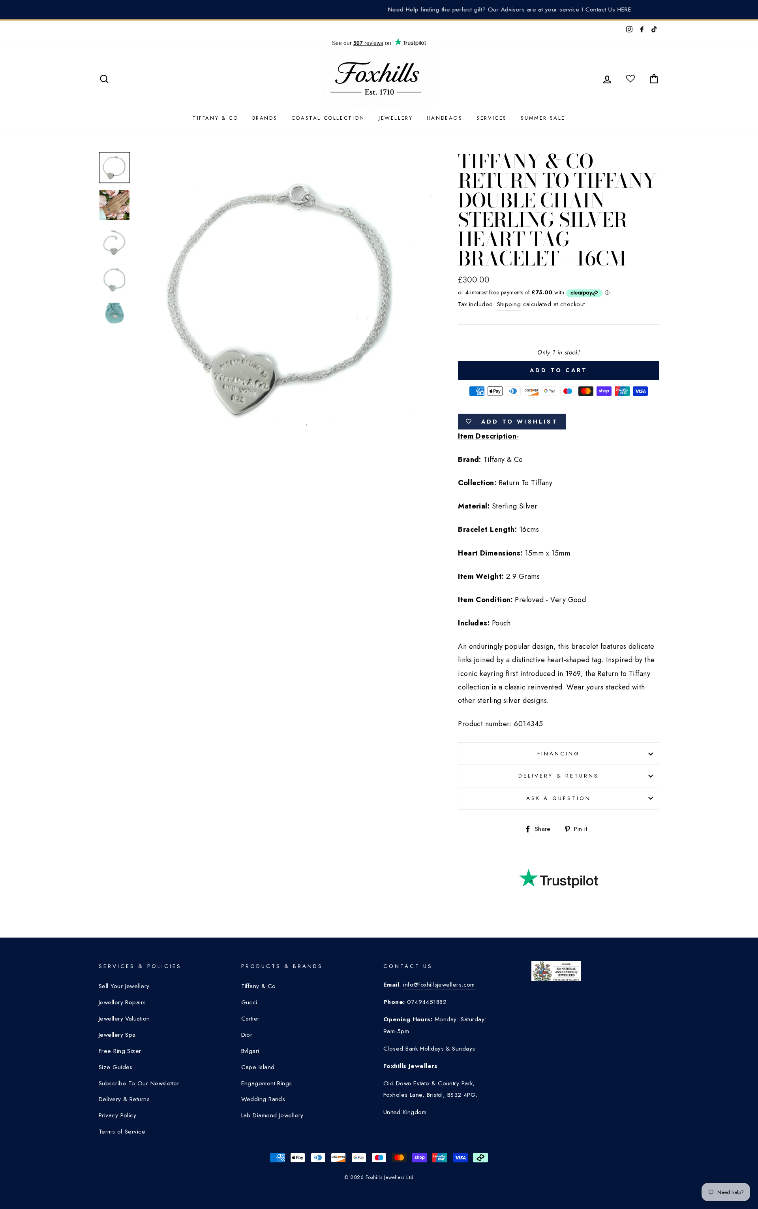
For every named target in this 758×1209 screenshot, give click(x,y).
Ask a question (558, 798)
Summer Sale (543, 118)
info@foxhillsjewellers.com (439, 984)
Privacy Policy (117, 1115)
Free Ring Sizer (120, 1051)
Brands (265, 118)
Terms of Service (122, 1131)
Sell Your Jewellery (124, 986)
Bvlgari (250, 1051)
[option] (379, 9)
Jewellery (396, 118)
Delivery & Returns (558, 776)
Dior (247, 1034)
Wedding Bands (263, 1099)
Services (492, 118)
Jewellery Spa (117, 1034)
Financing (558, 753)
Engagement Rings (266, 1083)
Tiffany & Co (215, 118)
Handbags (445, 118)
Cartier (250, 1018)
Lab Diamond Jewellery (272, 1115)
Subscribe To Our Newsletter (139, 1083)
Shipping (509, 304)
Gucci (249, 1002)
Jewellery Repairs (122, 1002)
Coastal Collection (328, 118)
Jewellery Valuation (124, 1018)
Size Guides (116, 1067)
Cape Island (258, 1067)
